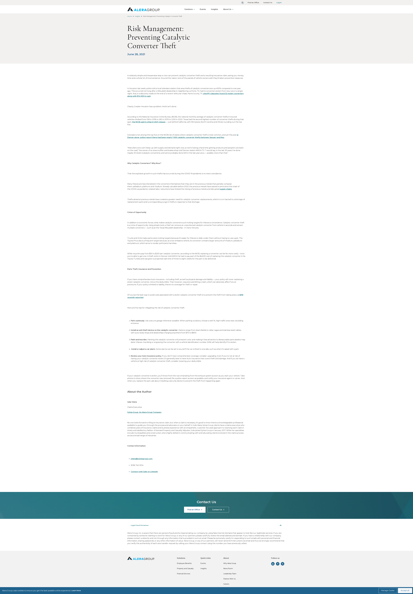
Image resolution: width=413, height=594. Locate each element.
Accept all (405, 590)
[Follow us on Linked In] (273, 564)
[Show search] (242, 2)
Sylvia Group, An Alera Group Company (144, 412)
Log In (279, 3)
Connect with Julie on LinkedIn (144, 472)
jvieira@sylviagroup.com (142, 459)
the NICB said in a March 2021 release (148, 122)
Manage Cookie (387, 590)
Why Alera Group (229, 563)
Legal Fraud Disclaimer (140, 525)
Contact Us (267, 3)
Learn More (76, 590)
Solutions (188, 9)
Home (129, 16)
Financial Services (183, 574)
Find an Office (253, 3)
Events (203, 9)
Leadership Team (229, 574)
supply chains (226, 189)
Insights (214, 9)
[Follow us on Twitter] (282, 564)
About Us (227, 9)
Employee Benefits (184, 563)
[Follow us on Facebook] (277, 564)
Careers (226, 584)
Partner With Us (229, 579)
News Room (228, 568)
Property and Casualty (185, 568)
